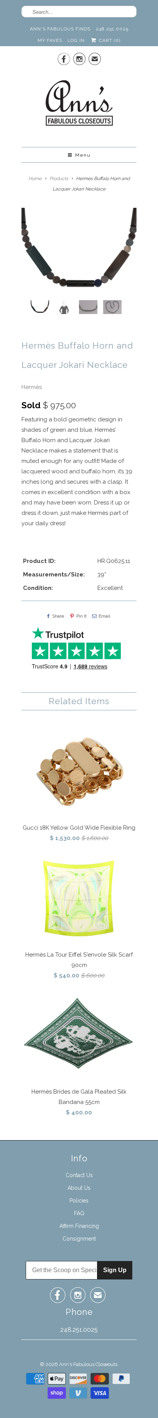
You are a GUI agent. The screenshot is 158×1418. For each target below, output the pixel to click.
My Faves (50, 40)
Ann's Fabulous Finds (60, 29)
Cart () (108, 40)
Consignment (79, 1239)
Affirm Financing (79, 1226)
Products (58, 178)
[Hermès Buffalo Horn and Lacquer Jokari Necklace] (79, 251)
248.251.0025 (112, 29)
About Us (79, 1188)
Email (104, 616)
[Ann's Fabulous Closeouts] (79, 105)
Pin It (81, 616)
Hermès (31, 387)
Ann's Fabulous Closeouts (88, 1364)
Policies (79, 1201)
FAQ (79, 1213)
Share (58, 616)
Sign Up (115, 1270)
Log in (76, 40)
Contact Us (79, 1175)
